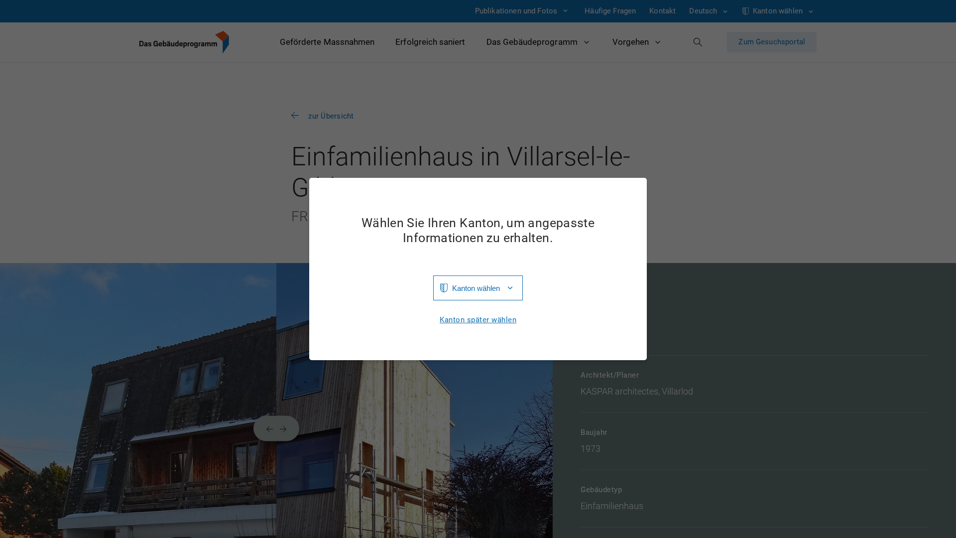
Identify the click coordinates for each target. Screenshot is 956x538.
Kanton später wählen (478, 320)
